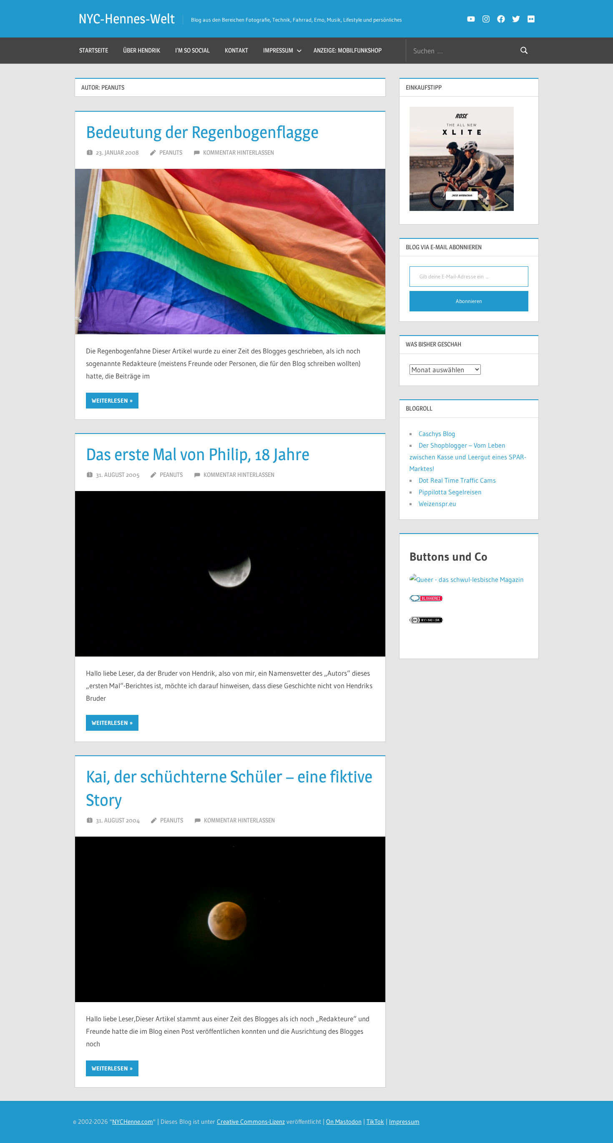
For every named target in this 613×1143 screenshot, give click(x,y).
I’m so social (192, 50)
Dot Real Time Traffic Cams (457, 480)
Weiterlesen (110, 400)
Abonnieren (469, 301)
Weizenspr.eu (437, 503)
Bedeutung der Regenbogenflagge (202, 132)
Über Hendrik (141, 50)
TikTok (375, 1121)
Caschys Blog (437, 433)
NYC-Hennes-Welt (126, 18)
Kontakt (236, 50)
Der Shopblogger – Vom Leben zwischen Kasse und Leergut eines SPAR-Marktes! (468, 457)
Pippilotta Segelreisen (450, 492)
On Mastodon (344, 1121)
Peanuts (170, 152)
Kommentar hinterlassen (238, 152)
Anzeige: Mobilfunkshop (348, 50)
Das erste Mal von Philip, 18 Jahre (197, 454)
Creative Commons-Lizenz (251, 1121)
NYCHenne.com (132, 1121)
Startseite (93, 50)
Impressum (278, 50)
